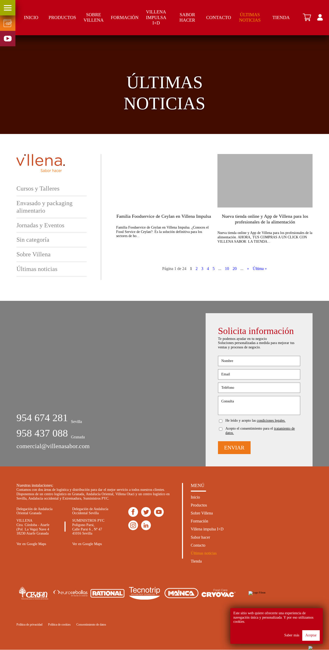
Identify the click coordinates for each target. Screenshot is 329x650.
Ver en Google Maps (31, 544)
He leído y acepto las (255, 420)
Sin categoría (32, 239)
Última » (260, 268)
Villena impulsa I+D (156, 17)
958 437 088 (42, 433)
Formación (125, 17)
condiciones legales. (271, 420)
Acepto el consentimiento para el (260, 431)
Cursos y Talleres (37, 188)
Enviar (234, 448)
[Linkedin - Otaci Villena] (133, 525)
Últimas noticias (250, 17)
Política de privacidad (29, 624)
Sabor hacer (187, 17)
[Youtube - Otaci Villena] (159, 512)
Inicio (31, 17)
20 (235, 268)
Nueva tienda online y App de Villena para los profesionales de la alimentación (265, 219)
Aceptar (311, 635)
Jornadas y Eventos (40, 225)
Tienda (281, 17)
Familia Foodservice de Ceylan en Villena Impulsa (163, 216)
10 (227, 268)
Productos (62, 17)
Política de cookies (59, 624)
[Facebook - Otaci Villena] (133, 512)
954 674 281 (42, 417)
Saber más (291, 635)
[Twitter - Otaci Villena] (146, 512)
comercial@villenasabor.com (53, 446)
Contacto (218, 17)
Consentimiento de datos (91, 624)
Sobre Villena (94, 17)
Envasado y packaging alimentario (44, 207)
